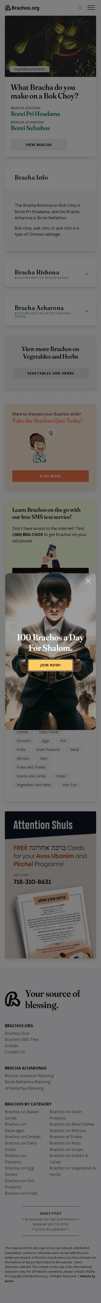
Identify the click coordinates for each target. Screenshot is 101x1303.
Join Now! (50, 665)
